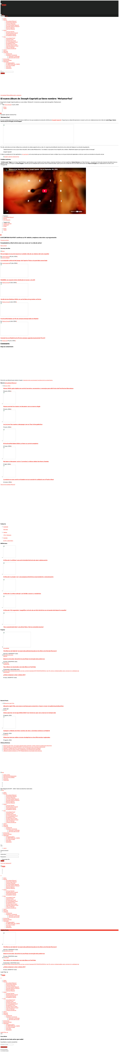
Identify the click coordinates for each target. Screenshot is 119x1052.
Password (3, 856)
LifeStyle (5, 52)
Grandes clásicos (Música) (12, 26)
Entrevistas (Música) (11, 22)
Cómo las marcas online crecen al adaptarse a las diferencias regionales (26, 737)
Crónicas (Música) (10, 23)
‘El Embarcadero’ (10, 63)
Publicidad (6, 780)
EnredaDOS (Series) (11, 35)
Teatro (5, 50)
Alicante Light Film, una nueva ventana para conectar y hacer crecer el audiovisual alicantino (33, 706)
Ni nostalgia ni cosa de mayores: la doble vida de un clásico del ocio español (25, 254)
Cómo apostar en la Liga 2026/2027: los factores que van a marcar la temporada (29, 713)
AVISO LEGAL (6, 774)
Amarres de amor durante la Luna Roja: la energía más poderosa (24, 659)
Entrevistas (6, 59)
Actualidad (6, 648)
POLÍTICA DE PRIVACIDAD (9, 776)
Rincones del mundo (14, 57)
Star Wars (8, 66)
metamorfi (6, 225)
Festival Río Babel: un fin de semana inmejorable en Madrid (19, 318)
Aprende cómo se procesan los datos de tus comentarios (37, 380)
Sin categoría (17, 95)
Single (5, 226)
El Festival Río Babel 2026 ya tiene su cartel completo (20, 443)
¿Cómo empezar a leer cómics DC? (14, 675)
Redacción (5, 340)
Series (4, 30)
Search (2, 73)
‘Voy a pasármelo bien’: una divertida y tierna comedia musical (23, 627)
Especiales (6, 61)
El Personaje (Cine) (11, 40)
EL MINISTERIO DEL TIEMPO (13, 64)
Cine (4, 36)
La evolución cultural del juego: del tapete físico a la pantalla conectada (24, 260)
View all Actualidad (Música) (8, 484)
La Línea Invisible (10, 65)
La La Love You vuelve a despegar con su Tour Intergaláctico (22, 424)
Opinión (5, 656)
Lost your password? (6, 863)
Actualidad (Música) (11, 21)
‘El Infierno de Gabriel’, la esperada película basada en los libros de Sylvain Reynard (30, 651)
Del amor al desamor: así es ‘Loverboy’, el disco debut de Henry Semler (26, 461)
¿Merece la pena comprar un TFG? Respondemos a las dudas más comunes (22, 751)
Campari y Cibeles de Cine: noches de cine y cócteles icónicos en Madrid (26, 730)
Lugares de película (11, 48)
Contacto (5, 778)
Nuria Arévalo (8, 104)
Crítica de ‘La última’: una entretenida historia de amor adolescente (25, 560)
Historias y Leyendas (14, 56)
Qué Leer (5, 51)
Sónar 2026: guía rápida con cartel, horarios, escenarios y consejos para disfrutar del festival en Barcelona (38, 388)
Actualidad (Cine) (10, 38)
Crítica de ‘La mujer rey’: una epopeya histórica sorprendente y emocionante (28, 577)
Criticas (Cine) (9, 39)
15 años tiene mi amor (11, 44)
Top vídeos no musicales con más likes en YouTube (19, 667)
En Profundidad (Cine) (12, 42)
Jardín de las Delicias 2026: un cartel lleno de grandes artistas (21, 299)
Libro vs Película (10, 47)
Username (3, 854)
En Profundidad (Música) (12, 25)
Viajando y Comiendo (11, 55)
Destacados (6, 672)
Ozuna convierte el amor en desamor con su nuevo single (21, 406)
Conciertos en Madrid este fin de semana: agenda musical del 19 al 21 (23, 338)
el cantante (25, 154)
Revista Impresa (7, 60)
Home (4, 18)
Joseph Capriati (7, 223)
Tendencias (9, 53)
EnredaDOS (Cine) (10, 43)
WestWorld (9, 68)
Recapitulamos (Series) (12, 33)
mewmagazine (6, 256)
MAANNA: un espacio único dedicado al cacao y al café (18, 280)
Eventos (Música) (10, 29)
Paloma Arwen (6, 282)
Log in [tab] (4, 848)
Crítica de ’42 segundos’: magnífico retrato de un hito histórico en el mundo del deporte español (34, 610)
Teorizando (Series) (11, 34)
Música (5, 20)
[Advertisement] (59, 84)
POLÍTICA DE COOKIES (9, 777)
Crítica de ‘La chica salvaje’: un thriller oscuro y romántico (22, 593)
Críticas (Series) (10, 31)
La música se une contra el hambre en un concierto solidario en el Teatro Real (28, 479)
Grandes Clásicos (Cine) (12, 46)
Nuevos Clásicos (10, 27)
